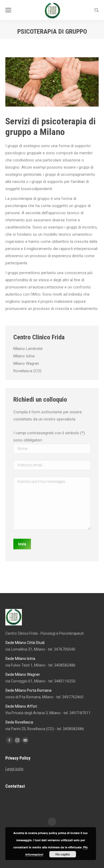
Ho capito (62, 854)
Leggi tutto (14, 769)
